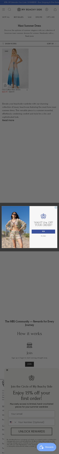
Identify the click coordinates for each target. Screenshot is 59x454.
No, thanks (43, 236)
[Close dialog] (56, 207)
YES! (43, 231)
